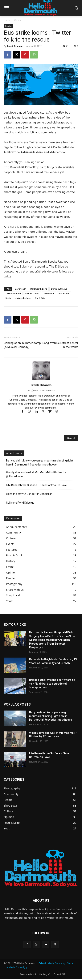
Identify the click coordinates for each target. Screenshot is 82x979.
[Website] (58, 411)
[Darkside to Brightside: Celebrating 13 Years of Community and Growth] (15, 665)
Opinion (18, 20)
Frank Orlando (15, 46)
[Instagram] (31, 411)
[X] (16, 54)
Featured (12, 549)
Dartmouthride (13, 293)
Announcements (16, 527)
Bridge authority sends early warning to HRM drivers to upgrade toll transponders (52, 683)
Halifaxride (48, 293)
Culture (11, 538)
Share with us (15, 589)
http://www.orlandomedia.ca (41, 390)
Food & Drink (14, 555)
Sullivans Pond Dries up (20, 502)
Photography (14, 584)
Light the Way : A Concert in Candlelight (30, 493)
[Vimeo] (51, 411)
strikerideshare (23, 297)
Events (10, 544)
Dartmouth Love (38, 288)
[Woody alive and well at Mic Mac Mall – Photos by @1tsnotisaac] (15, 739)
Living (10, 567)
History (10, 561)
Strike (8, 297)
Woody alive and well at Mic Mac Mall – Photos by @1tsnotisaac (36, 474)
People (10, 578)
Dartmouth (20, 288)
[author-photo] (41, 379)
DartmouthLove (59, 288)
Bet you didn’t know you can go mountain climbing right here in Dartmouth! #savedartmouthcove (39, 462)
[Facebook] (7, 54)
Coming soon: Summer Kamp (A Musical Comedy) (22, 345)
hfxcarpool (64, 293)
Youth (10, 601)
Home (7, 20)
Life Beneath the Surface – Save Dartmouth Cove (36, 485)
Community (13, 532)
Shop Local (13, 595)
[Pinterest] (25, 54)
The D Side (40, 297)
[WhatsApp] (34, 54)
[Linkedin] (38, 411)
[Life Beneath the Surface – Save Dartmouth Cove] (15, 759)
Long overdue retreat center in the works (60, 345)
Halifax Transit (32, 293)
